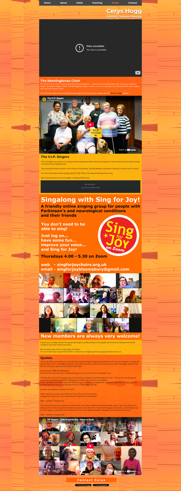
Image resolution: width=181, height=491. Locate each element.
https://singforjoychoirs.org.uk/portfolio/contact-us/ (100, 352)
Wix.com (70, 490)
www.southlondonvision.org (101, 173)
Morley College (116, 93)
